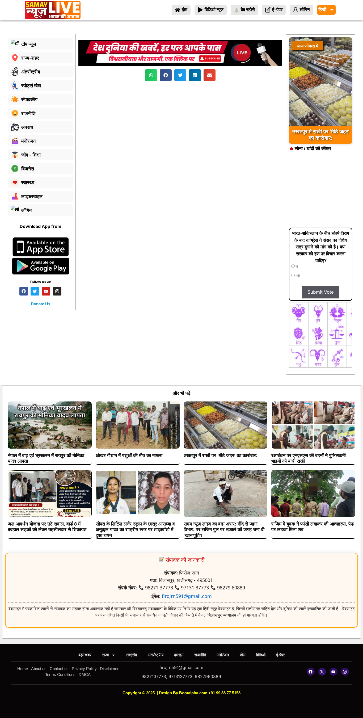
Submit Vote (320, 292)
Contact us (59, 668)
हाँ (296, 266)
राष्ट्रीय (131, 655)
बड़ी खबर (84, 655)
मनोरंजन (223, 655)
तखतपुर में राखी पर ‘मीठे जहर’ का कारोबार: (221, 455)
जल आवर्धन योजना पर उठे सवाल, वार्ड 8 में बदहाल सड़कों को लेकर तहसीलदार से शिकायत (47, 526)
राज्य (105, 655)
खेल (243, 655)
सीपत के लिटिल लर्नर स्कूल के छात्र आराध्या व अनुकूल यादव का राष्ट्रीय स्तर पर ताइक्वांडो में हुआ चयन (135, 529)
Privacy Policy (84, 668)
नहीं (297, 276)
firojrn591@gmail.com (187, 596)
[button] (151, 75)
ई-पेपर (280, 655)
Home (22, 668)
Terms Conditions (60, 674)
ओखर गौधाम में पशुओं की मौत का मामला (129, 455)
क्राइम (179, 655)
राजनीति (200, 655)
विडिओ (260, 655)
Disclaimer (109, 668)
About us (39, 668)
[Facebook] (311, 672)
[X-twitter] (322, 672)
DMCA (85, 674)
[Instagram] (345, 672)
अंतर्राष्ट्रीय (155, 655)
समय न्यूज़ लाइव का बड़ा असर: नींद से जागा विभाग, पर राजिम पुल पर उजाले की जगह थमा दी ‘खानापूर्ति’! (224, 529)
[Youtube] (333, 672)
